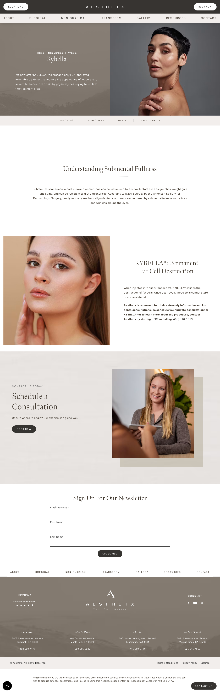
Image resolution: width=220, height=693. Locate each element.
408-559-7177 (165, 681)
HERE (155, 319)
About (8, 18)
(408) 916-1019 (183, 319)
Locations (16, 6)
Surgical (37, 18)
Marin (122, 120)
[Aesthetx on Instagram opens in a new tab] (201, 603)
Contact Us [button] (204, 686)
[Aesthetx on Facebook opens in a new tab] (188, 603)
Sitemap (205, 663)
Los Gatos (66, 120)
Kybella (72, 52)
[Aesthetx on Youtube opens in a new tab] (195, 603)
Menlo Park (96, 120)
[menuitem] (188, 603)
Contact (209, 18)
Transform (112, 18)
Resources (176, 18)
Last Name (56, 537)
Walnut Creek (151, 120)
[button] (7, 685)
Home (40, 52)
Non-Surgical (74, 18)
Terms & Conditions (167, 663)
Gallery (144, 18)
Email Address (59, 507)
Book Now (205, 7)
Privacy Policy (189, 663)
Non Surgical (56, 52)
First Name (56, 522)
